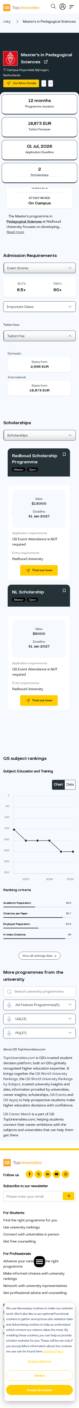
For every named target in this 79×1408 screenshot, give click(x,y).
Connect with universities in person (31, 1234)
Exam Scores (17, 268)
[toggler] (72, 6)
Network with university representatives (35, 1286)
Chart (58, 784)
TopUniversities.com (19, 1058)
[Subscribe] (68, 1196)
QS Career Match (17, 1114)
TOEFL (57, 284)
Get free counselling (19, 1241)
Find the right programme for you (30, 1220)
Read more (15, 232)
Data (70, 784)
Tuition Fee (16, 336)
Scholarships (17, 435)
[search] (53, 7)
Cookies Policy (53, 1351)
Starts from (39, 362)
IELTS (21, 284)
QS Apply (10, 1100)
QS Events (58, 1095)
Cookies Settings (39, 1361)
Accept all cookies (39, 1390)
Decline (39, 1375)
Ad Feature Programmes (37, 1005)
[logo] (21, 6)
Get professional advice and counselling (35, 1293)
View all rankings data (37, 956)
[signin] (62, 6)
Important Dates (20, 307)
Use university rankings (21, 1227)
